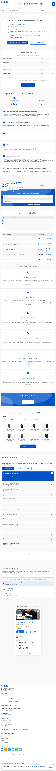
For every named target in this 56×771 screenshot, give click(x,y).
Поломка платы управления (9, 260)
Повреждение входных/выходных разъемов (13, 254)
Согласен (51, 767)
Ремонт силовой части (7, 69)
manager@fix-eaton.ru (6, 725)
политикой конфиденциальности (34, 204)
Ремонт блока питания (7, 58)
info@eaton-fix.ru (5, 722)
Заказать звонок (28, 402)
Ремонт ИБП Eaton (13, 701)
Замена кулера (6, 62)
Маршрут (21, 631)
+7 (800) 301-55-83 (25, 3)
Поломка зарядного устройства (10, 244)
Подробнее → (48, 239)
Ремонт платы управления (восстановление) (11, 65)
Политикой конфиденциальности (40, 579)
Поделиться (2, 749)
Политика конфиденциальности (27, 761)
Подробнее (28, 284)
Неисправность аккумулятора (10, 239)
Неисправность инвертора (9, 249)
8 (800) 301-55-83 (5, 718)
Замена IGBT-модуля (7, 73)
